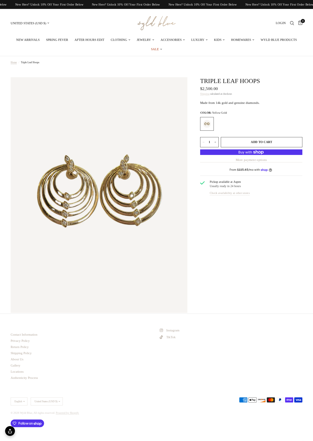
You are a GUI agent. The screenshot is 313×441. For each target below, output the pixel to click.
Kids (217, 40)
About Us (17, 359)
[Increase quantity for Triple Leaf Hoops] (215, 142)
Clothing (119, 40)
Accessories (171, 40)
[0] (299, 23)
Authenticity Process (24, 377)
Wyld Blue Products (279, 40)
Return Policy (20, 347)
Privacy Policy (20, 340)
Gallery (15, 365)
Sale (155, 49)
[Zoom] (178, 86)
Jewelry (144, 40)
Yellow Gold (207, 124)
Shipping (204, 93)
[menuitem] (28, 39)
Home (14, 62)
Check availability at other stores (230, 193)
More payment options (251, 160)
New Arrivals (28, 40)
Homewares (241, 40)
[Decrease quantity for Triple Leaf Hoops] (203, 142)
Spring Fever (57, 40)
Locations (17, 371)
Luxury (197, 40)
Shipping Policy (21, 353)
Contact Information (24, 334)
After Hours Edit (89, 40)
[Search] (292, 23)
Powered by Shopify (67, 412)
